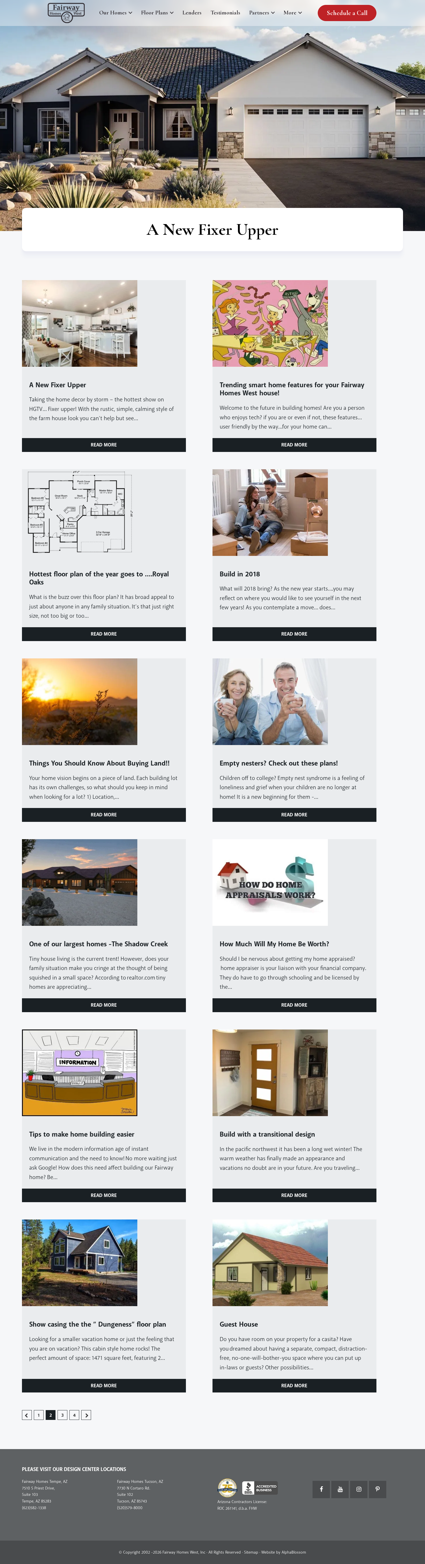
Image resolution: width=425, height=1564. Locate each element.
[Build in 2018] (294, 512)
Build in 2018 (240, 574)
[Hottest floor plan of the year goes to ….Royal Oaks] (104, 512)
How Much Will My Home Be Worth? (274, 944)
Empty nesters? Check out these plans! (280, 763)
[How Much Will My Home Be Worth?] (294, 882)
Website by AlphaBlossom (283, 1552)
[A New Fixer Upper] (104, 323)
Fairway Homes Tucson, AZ (140, 1481)
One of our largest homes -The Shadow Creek (98, 944)
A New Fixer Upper (57, 385)
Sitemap (251, 1552)
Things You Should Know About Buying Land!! (99, 763)
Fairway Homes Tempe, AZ (44, 1481)
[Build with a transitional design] (294, 1072)
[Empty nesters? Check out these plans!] (294, 701)
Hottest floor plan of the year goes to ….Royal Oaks (99, 578)
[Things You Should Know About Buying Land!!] (104, 701)
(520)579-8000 (130, 1507)
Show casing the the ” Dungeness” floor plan (97, 1324)
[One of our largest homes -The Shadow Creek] (104, 882)
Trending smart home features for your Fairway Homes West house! (292, 389)
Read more (104, 445)
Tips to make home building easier (81, 1134)
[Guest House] (294, 1262)
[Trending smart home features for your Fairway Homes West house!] (294, 323)
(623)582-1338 (34, 1507)
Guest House (239, 1324)
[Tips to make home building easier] (104, 1072)
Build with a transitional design (267, 1134)
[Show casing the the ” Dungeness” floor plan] (104, 1262)
